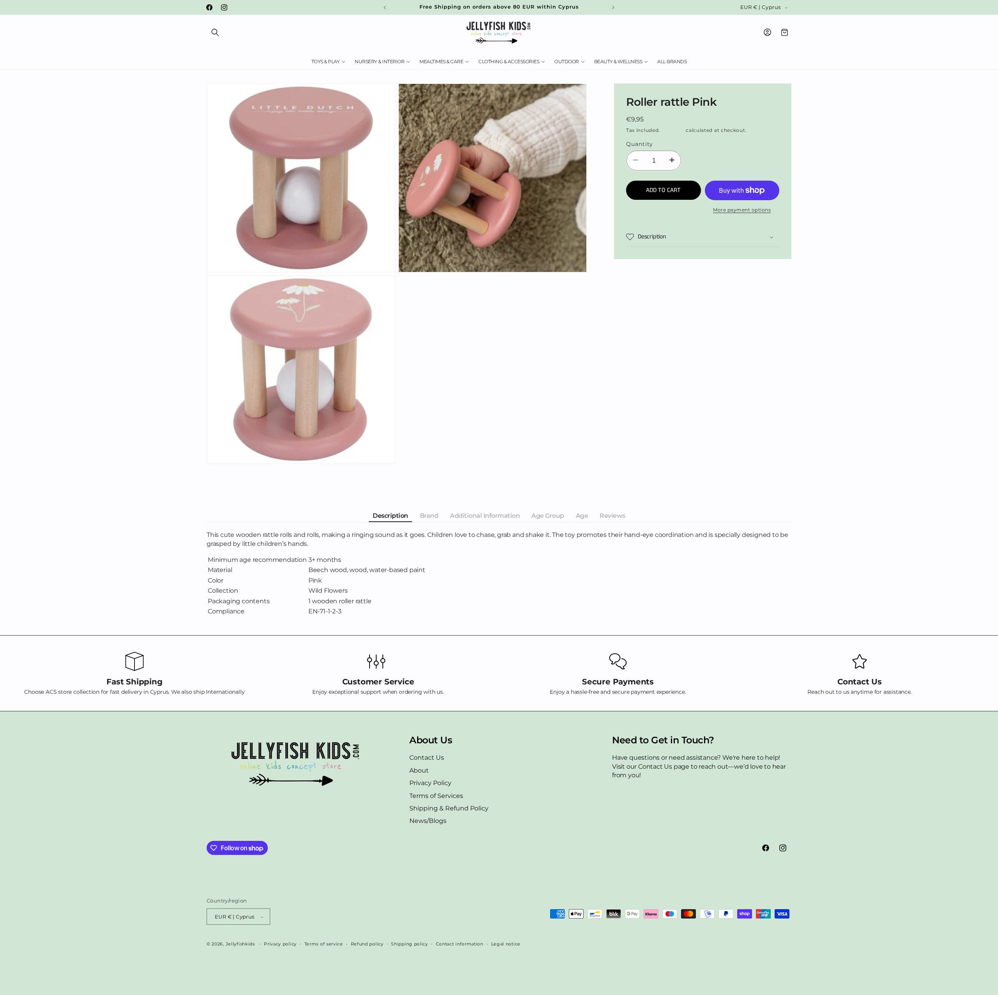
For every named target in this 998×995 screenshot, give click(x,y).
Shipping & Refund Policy (448, 808)
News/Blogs (427, 821)
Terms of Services (436, 796)
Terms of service (323, 944)
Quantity (639, 143)
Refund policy (367, 944)
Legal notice (505, 944)
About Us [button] (430, 740)
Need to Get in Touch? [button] (663, 740)
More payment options (742, 210)
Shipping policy (409, 944)
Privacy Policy (430, 783)
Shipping (673, 130)
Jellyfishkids (240, 944)
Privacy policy (280, 944)
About (419, 770)
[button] (215, 32)
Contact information (459, 944)
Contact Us (426, 758)
